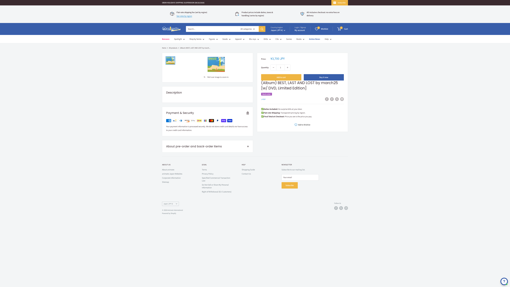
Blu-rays (252, 39)
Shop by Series (195, 39)
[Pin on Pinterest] (332, 99)
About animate (168, 169)
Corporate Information (171, 178)
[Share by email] (342, 99)
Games (289, 39)
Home (164, 48)
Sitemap (165, 182)
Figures (212, 39)
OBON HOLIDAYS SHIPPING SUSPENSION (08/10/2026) (183, 2)
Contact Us (246, 173)
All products (173, 48)
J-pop (263, 99)
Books (298, 39)
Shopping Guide (248, 169)
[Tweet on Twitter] (337, 99)
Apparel (238, 39)
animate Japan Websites (172, 173)
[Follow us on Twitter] (341, 208)
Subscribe (342, 2)
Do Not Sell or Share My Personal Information (215, 186)
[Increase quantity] (287, 67)
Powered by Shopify (169, 213)
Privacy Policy (207, 173)
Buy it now (323, 77)
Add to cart (281, 77)
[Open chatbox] (504, 281)
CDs (277, 39)
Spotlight (178, 39)
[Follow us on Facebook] (336, 208)
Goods (225, 39)
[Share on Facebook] (327, 99)
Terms (204, 169)
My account (300, 30)
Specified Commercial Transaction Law (216, 179)
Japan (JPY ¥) (168, 204)
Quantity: (265, 67)
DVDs (266, 39)
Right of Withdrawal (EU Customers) (216, 191)
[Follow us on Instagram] (346, 208)
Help (327, 39)
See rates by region (184, 16)
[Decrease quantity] (273, 67)
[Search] (262, 29)
